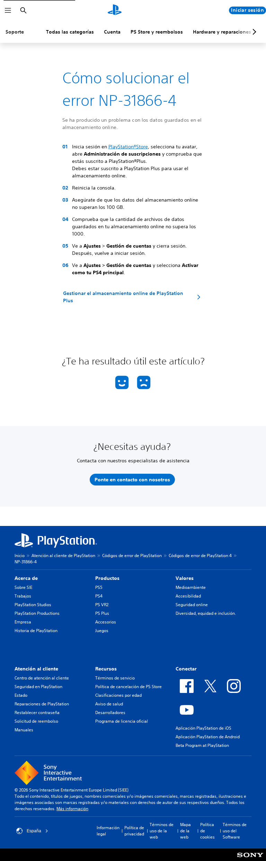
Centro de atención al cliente (42, 678)
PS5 (99, 587)
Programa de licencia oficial (121, 721)
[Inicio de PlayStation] (114, 10)
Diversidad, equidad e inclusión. (206, 613)
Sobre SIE (23, 587)
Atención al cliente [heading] (36, 669)
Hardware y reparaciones (222, 32)
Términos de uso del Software (235, 831)
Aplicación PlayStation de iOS (203, 728)
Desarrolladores (110, 712)
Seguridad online (192, 605)
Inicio (20, 555)
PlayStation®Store (128, 147)
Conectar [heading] (186, 669)
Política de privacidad (134, 831)
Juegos (101, 630)
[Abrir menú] (8, 10)
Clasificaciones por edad (118, 695)
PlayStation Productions (37, 613)
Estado (21, 695)
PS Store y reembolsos (157, 32)
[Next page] (253, 32)
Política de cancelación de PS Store (128, 686)
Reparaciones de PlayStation (42, 704)
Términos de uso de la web (162, 831)
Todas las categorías (70, 32)
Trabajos (23, 596)
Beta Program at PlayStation (202, 745)
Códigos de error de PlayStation (132, 555)
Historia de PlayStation (36, 630)
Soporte (15, 32)
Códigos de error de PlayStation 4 (200, 555)
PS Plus (102, 613)
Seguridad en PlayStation (38, 686)
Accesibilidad (188, 596)
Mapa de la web (185, 831)
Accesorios (105, 622)
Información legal (108, 831)
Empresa (23, 622)
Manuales (24, 730)
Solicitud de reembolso (36, 721)
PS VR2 (101, 605)
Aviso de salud (109, 704)
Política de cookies (207, 831)
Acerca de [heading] (26, 578)
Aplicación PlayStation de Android (208, 737)
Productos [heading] (107, 578)
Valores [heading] (185, 578)
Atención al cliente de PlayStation (63, 555)
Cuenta (112, 32)
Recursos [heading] (106, 669)
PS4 (99, 596)
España (34, 830)
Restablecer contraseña (37, 712)
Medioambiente (191, 587)
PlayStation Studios (33, 605)
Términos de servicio (115, 678)
